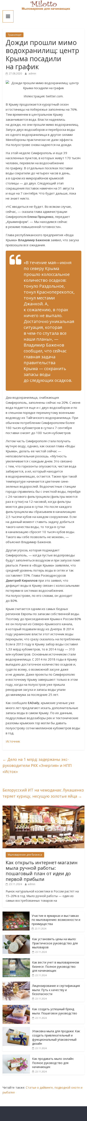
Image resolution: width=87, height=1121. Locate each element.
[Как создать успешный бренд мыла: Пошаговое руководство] (16, 1007)
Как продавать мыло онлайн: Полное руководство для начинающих (53, 1063)
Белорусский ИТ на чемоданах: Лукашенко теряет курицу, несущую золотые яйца (43, 793)
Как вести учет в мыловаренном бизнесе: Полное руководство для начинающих (55, 966)
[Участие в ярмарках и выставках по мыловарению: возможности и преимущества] (16, 914)
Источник (13, 741)
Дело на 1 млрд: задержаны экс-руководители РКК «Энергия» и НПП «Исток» (37, 765)
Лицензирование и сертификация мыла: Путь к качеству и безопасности (56, 990)
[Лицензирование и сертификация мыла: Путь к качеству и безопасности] (16, 984)
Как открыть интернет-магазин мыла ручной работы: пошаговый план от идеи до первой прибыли (41, 870)
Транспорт (14, 35)
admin (32, 73)
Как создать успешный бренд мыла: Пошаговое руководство (54, 1011)
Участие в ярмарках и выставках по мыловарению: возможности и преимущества (56, 920)
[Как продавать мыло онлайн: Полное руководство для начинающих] (16, 1057)
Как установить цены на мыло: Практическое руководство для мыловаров (55, 943)
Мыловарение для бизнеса (25, 854)
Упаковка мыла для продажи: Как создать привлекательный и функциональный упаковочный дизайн (56, 1037)
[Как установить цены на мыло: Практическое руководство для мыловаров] (16, 937)
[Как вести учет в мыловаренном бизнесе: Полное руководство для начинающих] (16, 960)
